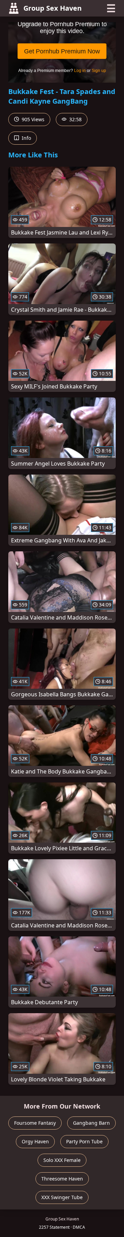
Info (25, 138)
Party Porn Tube (84, 1141)
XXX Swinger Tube (62, 1197)
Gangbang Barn (91, 1123)
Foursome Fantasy (35, 1123)
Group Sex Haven (52, 8)
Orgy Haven (35, 1141)
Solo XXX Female (62, 1160)
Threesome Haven (62, 1178)
